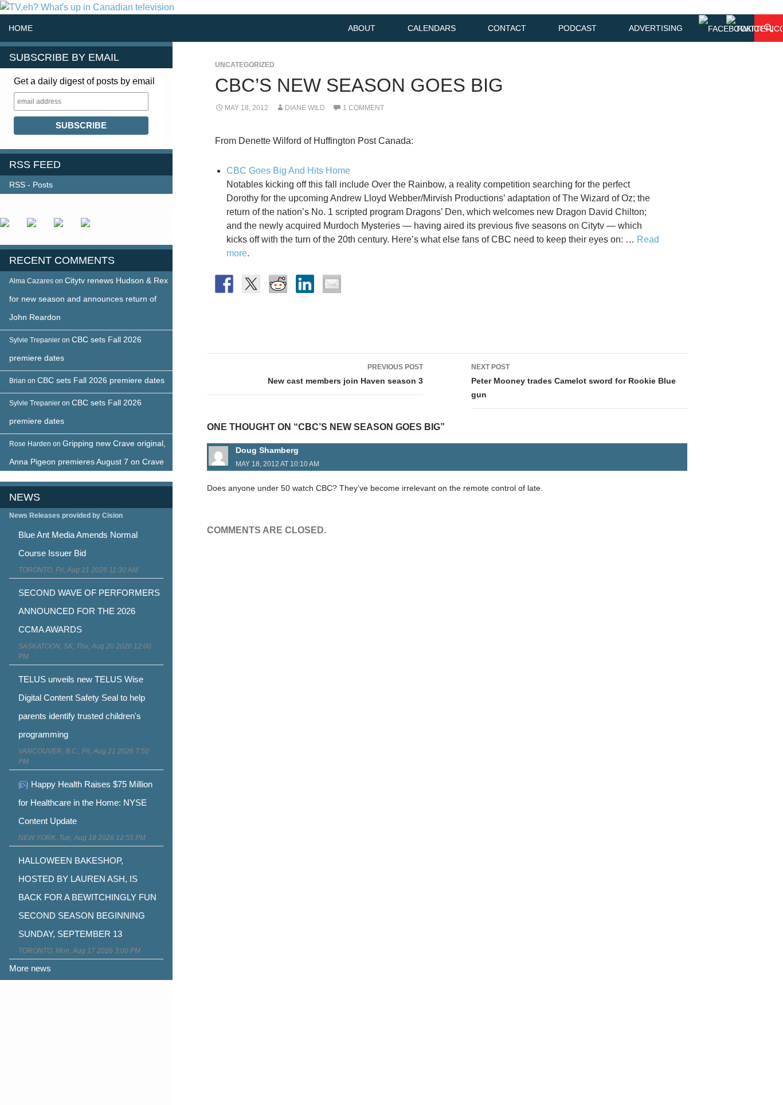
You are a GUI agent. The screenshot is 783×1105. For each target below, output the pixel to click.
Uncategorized (245, 65)
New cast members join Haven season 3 (345, 374)
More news (30, 968)
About (361, 28)
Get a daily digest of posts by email (84, 81)
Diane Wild (305, 108)
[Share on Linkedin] (305, 284)
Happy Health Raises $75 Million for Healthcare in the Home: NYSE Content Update (85, 802)
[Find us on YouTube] (63, 227)
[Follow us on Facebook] (9, 227)
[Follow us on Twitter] (36, 227)
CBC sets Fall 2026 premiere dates (101, 380)
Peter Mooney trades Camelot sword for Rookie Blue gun (573, 381)
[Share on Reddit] (278, 284)
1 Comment (363, 108)
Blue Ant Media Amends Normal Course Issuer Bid (78, 544)
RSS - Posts (31, 184)
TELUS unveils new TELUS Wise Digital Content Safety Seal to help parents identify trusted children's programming (81, 706)
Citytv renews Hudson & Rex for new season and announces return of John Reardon (88, 299)
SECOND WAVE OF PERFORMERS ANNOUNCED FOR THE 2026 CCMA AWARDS (89, 611)
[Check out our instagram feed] (90, 227)
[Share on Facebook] (224, 284)
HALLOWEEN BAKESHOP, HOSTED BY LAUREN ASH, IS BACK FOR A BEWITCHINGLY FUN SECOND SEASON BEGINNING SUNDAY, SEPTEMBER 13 (87, 897)
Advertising (656, 28)
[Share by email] (332, 284)
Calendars (432, 28)
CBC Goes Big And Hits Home (288, 170)
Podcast (577, 28)
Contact (507, 28)
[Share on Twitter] (251, 284)
